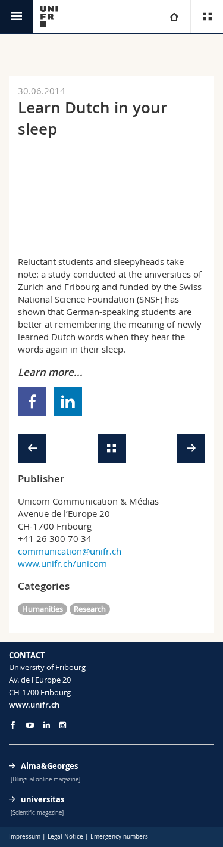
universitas (42, 799)
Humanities (42, 608)
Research (90, 608)
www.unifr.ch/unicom (62, 563)
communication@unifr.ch (69, 551)
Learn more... (50, 372)
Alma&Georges (49, 766)
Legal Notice (65, 836)
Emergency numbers (119, 836)
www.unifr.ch (34, 704)
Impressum (24, 836)
